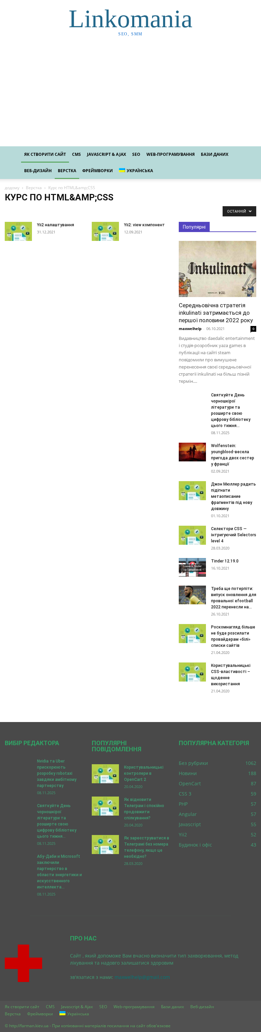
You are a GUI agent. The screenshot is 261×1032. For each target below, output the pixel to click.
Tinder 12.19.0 (225, 561)
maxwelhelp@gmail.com (142, 977)
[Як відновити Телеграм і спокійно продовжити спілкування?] (105, 806)
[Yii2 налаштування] (18, 231)
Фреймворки (97, 171)
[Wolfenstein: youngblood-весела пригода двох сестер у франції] (192, 452)
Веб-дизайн (38, 171)
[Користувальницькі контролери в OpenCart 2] (105, 773)
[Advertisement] (130, 95)
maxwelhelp (190, 328)
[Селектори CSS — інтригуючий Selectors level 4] (192, 535)
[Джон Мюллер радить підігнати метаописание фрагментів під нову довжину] (192, 490)
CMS (76, 154)
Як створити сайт (45, 154)
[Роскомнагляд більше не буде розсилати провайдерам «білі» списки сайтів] (192, 633)
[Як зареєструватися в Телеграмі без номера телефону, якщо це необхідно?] (105, 844)
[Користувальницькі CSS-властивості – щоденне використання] (192, 672)
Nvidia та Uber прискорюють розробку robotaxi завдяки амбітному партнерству (56, 773)
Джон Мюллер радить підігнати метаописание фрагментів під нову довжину (233, 496)
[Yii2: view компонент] (105, 231)
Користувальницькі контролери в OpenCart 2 (143, 773)
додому (12, 188)
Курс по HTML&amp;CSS (142, 211)
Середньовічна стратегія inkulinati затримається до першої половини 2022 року (216, 313)
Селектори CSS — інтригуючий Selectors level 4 (233, 534)
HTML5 (65, 211)
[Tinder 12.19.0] (192, 567)
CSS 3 (12, 211)
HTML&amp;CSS (38, 211)
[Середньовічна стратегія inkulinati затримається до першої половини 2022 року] (217, 269)
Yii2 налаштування (55, 225)
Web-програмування (170, 154)
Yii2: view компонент (144, 225)
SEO (136, 154)
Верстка (67, 171)
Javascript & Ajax (106, 154)
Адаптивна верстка (96, 211)
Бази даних (214, 154)
